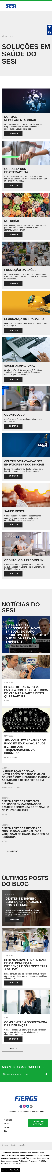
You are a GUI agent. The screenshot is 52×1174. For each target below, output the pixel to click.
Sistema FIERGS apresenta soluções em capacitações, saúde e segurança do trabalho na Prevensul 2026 (25, 805)
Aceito (5, 1170)
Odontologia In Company (24, 560)
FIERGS (42, 1161)
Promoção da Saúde (20, 269)
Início (4, 36)
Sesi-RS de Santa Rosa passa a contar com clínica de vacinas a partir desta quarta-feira (26, 691)
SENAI (16, 1164)
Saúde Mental (15, 511)
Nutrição (11, 221)
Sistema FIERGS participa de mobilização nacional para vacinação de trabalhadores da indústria (25, 832)
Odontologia (14, 414)
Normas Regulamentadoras (20, 118)
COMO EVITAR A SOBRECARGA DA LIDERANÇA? (25, 1024)
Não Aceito (14, 1170)
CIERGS (4, 1164)
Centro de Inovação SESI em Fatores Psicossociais (24, 463)
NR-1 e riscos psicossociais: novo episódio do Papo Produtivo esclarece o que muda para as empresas (25, 633)
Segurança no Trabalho (24, 319)
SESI (10, 1164)
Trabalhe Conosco (38, 1122)
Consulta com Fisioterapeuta (16, 170)
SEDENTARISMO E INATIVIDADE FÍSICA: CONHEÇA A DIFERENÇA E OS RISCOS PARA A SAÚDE (25, 964)
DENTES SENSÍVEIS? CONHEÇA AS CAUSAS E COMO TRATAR (23, 902)
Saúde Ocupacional (19, 365)
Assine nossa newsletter (23, 1067)
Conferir (13, 134)
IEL (21, 1164)
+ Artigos (12, 1049)
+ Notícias (12, 851)
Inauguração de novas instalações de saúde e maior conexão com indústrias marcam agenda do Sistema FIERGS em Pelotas (26, 777)
